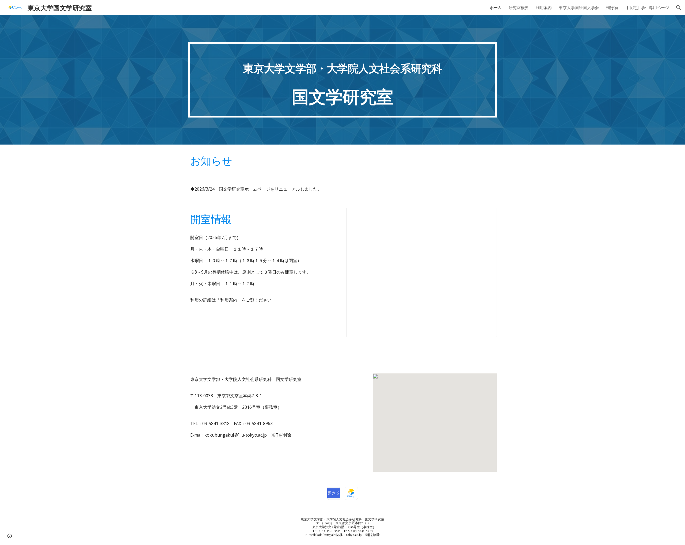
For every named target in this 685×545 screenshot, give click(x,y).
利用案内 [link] (544, 7)
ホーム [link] (496, 7)
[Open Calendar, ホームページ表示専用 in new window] (487, 215)
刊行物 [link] (612, 7)
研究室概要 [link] (519, 7)
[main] (342, 80)
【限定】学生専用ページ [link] (647, 7)
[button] (678, 7)
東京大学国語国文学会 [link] (579, 7)
